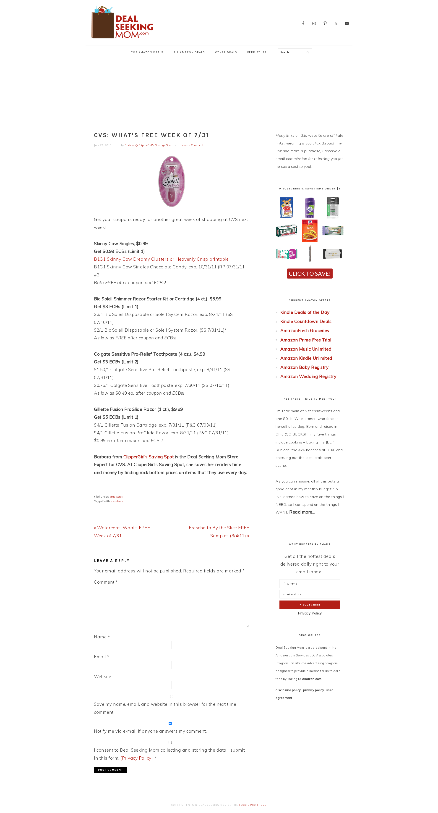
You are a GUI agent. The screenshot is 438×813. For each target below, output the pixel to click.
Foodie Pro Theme (253, 805)
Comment (106, 582)
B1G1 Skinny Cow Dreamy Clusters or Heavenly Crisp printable (161, 259)
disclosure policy (288, 690)
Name (102, 637)
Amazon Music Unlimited (305, 349)
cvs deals (117, 501)
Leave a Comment (192, 145)
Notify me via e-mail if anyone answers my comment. (150, 731)
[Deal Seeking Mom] (122, 40)
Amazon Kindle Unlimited (306, 358)
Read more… (302, 512)
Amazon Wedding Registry (308, 376)
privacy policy (313, 690)
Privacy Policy (310, 613)
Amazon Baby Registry (304, 367)
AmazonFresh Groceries (304, 330)
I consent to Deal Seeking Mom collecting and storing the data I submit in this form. (169, 754)
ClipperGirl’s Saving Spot (148, 456)
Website (102, 676)
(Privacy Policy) (136, 758)
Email (102, 656)
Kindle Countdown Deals (305, 321)
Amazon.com (312, 679)
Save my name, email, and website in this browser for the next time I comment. (166, 708)
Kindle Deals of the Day (305, 312)
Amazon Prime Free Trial (305, 340)
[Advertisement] (219, 94)
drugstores (116, 496)
